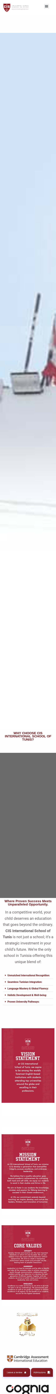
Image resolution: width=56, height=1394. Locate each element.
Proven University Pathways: (23, 1001)
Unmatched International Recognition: (28, 975)
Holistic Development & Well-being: (27, 995)
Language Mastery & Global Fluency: (28, 988)
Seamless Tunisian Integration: (24, 981)
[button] (46, 6)
